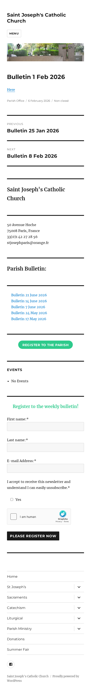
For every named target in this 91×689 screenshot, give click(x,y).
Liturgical (15, 618)
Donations (16, 639)
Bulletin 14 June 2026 (29, 301)
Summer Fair (18, 649)
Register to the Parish (45, 345)
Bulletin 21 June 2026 (29, 295)
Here (11, 89)
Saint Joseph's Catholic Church (28, 676)
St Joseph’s (16, 587)
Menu (14, 33)
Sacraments (17, 597)
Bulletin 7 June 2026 (28, 307)
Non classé (61, 100)
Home (12, 576)
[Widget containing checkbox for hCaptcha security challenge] (39, 517)
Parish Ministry (19, 629)
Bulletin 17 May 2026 (28, 319)
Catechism (16, 608)
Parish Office (15, 100)
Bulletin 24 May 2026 (29, 313)
